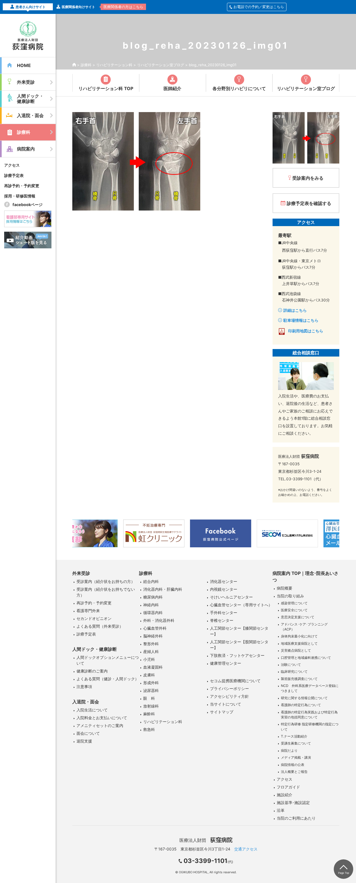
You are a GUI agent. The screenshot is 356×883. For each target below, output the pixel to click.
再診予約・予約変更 (21, 185)
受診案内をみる (307, 178)
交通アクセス (246, 849)
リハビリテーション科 (114, 65)
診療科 (86, 65)
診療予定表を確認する (309, 203)
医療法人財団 (206, 840)
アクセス (12, 165)
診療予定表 (14, 175)
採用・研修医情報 (19, 196)
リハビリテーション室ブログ (160, 65)
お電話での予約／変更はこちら (258, 6)
